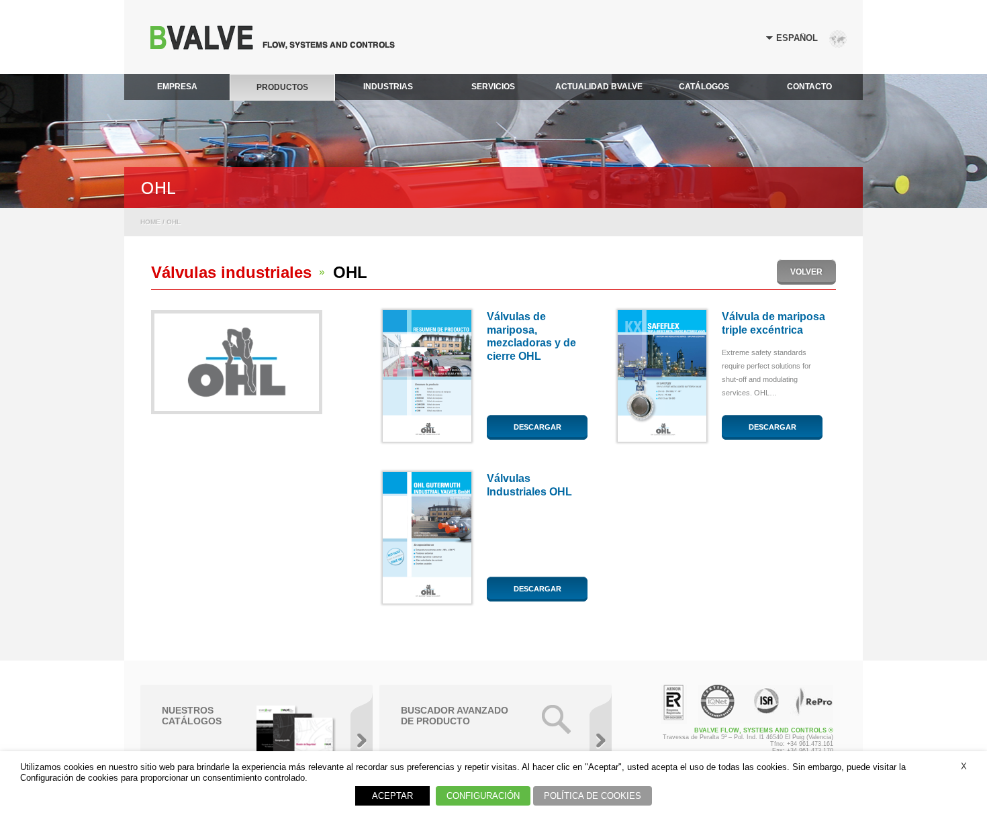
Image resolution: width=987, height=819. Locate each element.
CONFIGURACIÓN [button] (483, 796)
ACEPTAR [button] (392, 796)
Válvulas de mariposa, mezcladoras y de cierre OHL (531, 336)
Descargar (537, 427)
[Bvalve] (272, 46)
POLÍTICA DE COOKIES (592, 796)
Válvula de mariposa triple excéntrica (773, 323)
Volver (806, 272)
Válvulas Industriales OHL (529, 485)
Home (150, 222)
